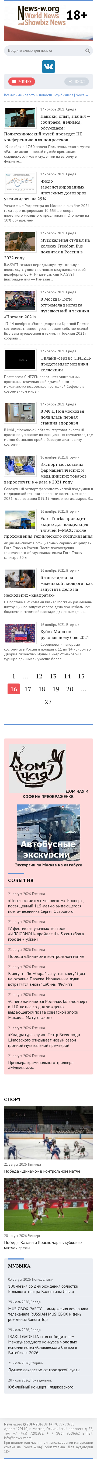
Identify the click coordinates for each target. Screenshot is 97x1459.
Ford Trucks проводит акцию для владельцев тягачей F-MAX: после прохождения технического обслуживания (48, 527)
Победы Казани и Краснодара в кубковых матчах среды (43, 1245)
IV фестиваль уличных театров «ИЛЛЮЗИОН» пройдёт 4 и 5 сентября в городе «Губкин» (46, 934)
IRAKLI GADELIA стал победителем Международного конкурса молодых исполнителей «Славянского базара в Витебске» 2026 (42, 1344)
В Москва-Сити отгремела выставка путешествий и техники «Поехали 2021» (46, 308)
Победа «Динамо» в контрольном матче (46, 956)
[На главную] (42, 14)
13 (53, 676)
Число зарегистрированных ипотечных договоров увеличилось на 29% (45, 190)
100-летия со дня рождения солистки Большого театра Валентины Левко (43, 1288)
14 (67, 676)
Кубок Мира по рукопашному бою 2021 (64, 634)
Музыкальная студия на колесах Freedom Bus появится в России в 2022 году (47, 249)
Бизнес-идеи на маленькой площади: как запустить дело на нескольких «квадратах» (48, 586)
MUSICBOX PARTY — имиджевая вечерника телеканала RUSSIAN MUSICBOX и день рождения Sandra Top (48, 1314)
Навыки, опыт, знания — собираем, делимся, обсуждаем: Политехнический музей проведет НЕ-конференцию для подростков (47, 128)
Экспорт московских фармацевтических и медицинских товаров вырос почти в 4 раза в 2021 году (45, 473)
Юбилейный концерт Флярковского (41, 1387)
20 (69, 689)
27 (48, 701)
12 (39, 676)
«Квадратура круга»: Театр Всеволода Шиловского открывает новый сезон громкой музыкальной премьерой (44, 1040)
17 (27, 689)
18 (41, 689)
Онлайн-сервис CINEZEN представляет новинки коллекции (66, 364)
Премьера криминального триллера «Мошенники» (41, 1065)
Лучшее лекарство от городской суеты (44, 1369)
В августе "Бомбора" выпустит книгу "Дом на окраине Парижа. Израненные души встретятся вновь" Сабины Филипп (46, 979)
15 (81, 676)
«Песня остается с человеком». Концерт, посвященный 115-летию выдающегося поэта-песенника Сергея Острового (46, 906)
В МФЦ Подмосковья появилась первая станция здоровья (62, 417)
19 (55, 689)
